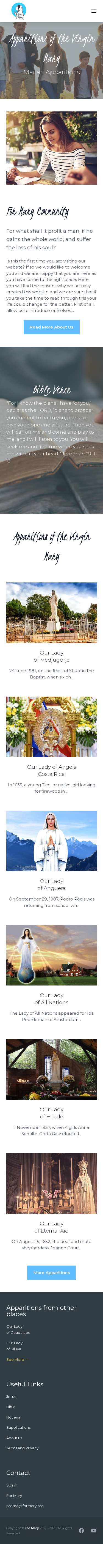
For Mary (32, 1528)
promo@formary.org (25, 1506)
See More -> (17, 1359)
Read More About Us (51, 327)
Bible (11, 1407)
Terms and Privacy (22, 1448)
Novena (13, 1417)
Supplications (18, 1427)
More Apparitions (52, 1272)
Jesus (11, 1396)
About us (14, 1438)
